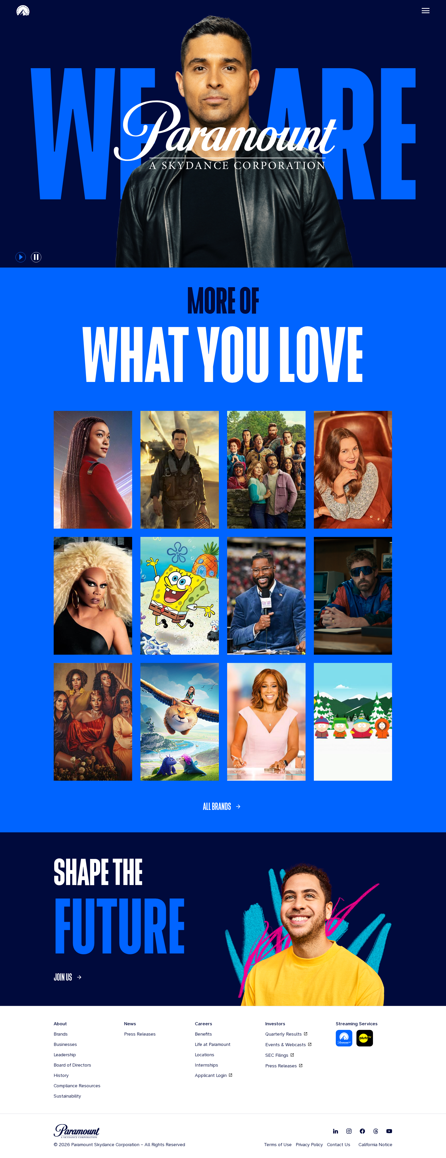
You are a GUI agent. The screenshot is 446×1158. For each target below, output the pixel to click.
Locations (204, 1054)
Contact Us (338, 1144)
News (130, 1023)
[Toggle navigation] (425, 10)
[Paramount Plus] (344, 1038)
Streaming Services (357, 1023)
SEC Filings (277, 1055)
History (61, 1075)
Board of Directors (72, 1065)
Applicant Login (211, 1075)
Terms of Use (278, 1144)
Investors (275, 1023)
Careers (203, 1023)
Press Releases (140, 1034)
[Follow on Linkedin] (335, 1131)
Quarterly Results (284, 1034)
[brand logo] (119, 1131)
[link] (223, 806)
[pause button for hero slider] (36, 257)
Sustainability (67, 1096)
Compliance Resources (77, 1085)
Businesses (65, 1044)
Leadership (65, 1054)
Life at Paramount (212, 1044)
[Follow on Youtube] (389, 1131)
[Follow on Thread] (376, 1131)
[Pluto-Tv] (364, 1038)
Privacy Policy (309, 1144)
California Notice (375, 1144)
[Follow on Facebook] (362, 1131)
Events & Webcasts (286, 1044)
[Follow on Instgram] (349, 1131)
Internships (206, 1065)
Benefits (203, 1034)
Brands (61, 1034)
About (60, 1023)
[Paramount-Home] (23, 10)
